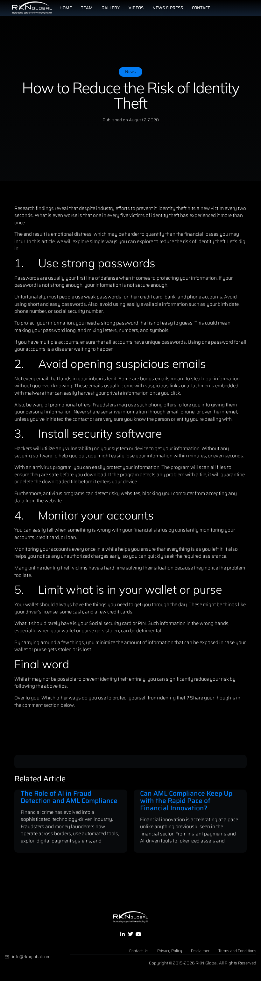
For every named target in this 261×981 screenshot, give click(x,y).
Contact (201, 7)
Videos (136, 7)
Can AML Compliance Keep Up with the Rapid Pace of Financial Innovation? (186, 800)
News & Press (167, 7)
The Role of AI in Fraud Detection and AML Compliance (69, 797)
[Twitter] (130, 934)
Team (87, 7)
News (130, 71)
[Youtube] (138, 934)
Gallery (111, 7)
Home (66, 7)
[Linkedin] (122, 934)
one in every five (110, 215)
